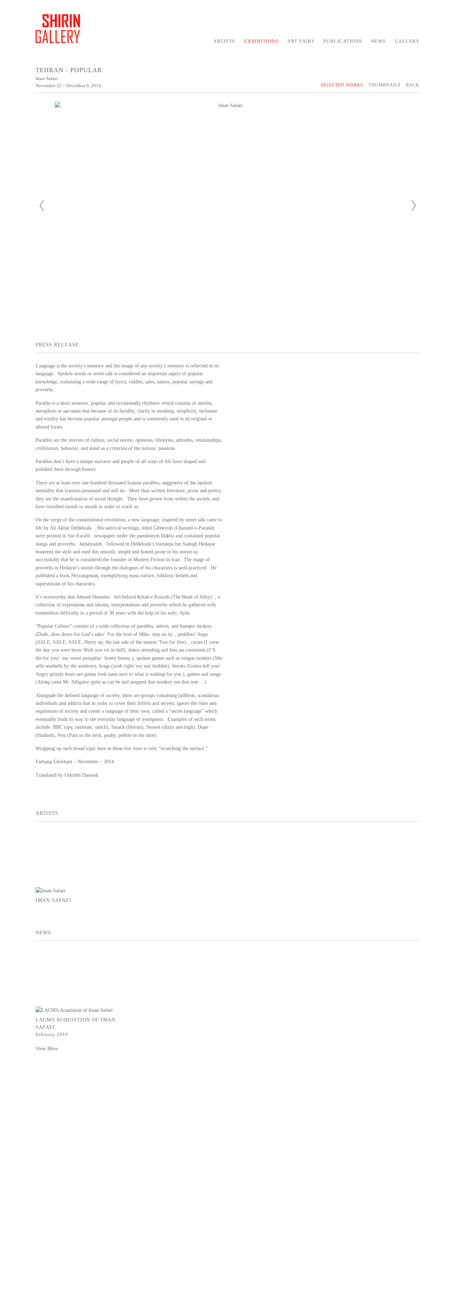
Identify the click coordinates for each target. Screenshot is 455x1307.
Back (412, 85)
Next (413, 205)
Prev (41, 205)
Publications (342, 41)
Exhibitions (261, 41)
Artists (224, 41)
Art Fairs (301, 41)
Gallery (407, 41)
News (378, 41)
